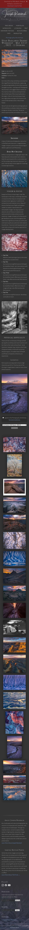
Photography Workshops (14, 37)
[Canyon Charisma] (14, 494)
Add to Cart (14, 428)
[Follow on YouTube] (9, 885)
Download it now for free (14, 6)
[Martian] (14, 634)
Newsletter (18, 33)
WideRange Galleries (14, 927)
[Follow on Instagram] (3, 885)
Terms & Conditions (14, 420)
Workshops (7, 28)
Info (8, 33)
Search (17, 910)
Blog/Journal (22, 30)
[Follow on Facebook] (6, 885)
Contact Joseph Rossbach (9, 920)
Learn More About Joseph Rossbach (12, 843)
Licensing (17, 28)
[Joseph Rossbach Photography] (14, 16)
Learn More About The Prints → (11, 875)
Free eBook (9, 25)
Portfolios (20, 25)
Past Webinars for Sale (14, 29)
